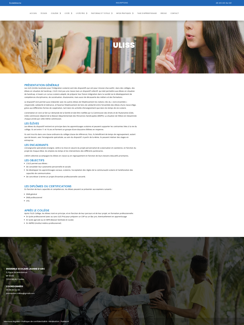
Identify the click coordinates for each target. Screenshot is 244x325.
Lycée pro (80, 13)
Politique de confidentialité (34, 321)
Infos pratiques (123, 13)
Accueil (33, 13)
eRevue (164, 13)
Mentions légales (12, 321)
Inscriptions (122, 3)
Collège (54, 13)
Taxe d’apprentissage (147, 13)
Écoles (44, 13)
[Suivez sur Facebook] (8, 301)
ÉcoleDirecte (15, 3)
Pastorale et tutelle (100, 13)
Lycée (67, 13)
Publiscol (65, 321)
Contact (175, 13)
